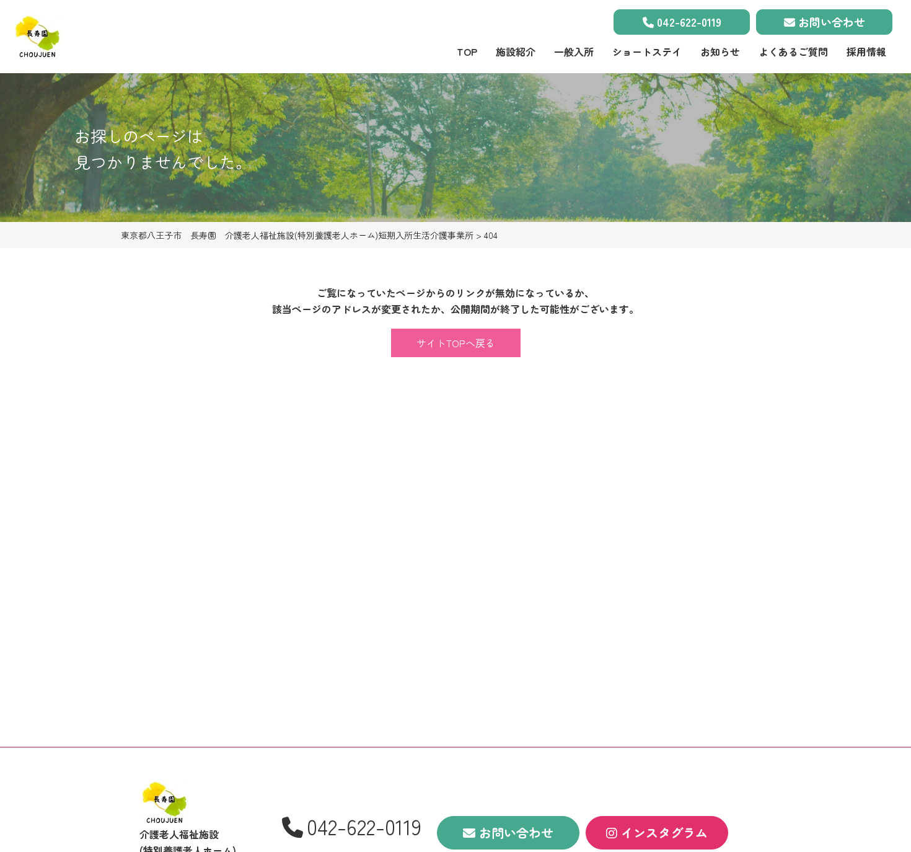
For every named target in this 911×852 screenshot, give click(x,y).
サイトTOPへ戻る (455, 342)
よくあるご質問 (793, 51)
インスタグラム (662, 832)
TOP (467, 51)
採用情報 (866, 51)
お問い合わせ (830, 22)
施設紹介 (515, 51)
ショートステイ (647, 51)
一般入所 (574, 51)
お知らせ (720, 51)
